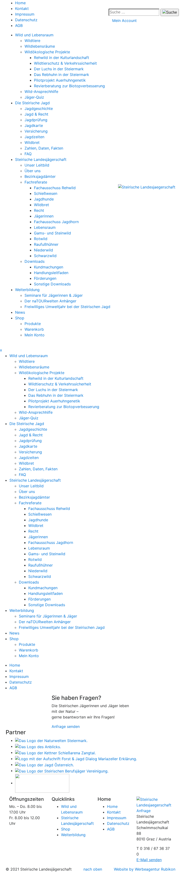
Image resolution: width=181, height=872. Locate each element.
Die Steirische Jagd (32, 102)
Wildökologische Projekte (47, 52)
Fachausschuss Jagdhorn (56, 221)
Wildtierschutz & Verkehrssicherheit (65, 63)
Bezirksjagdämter (40, 176)
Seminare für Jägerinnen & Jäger (54, 295)
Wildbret (32, 142)
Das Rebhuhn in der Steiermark (61, 74)
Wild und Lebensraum (34, 35)
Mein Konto (35, 335)
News (20, 312)
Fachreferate (36, 182)
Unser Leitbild (37, 165)
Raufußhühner (46, 244)
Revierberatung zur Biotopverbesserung (69, 85)
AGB (19, 25)
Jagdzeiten (34, 136)
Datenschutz (26, 19)
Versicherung (36, 131)
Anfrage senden (66, 726)
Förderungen (45, 278)
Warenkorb (34, 329)
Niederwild (43, 250)
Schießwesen (45, 193)
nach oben (92, 869)
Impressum (24, 14)
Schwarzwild (45, 255)
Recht (39, 210)
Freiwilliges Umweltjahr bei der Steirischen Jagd (67, 306)
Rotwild (40, 238)
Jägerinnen (43, 216)
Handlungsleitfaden (51, 272)
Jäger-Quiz (34, 97)
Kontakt (22, 8)
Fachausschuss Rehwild (55, 187)
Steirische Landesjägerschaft (40, 159)
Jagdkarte (34, 125)
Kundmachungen (48, 267)
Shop (19, 318)
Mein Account (124, 20)
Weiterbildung (27, 289)
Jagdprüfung (36, 119)
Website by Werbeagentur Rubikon (144, 869)
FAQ (28, 153)
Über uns (33, 170)
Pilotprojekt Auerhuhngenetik (60, 80)
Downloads (35, 261)
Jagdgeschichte (39, 108)
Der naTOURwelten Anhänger (50, 301)
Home (20, 2)
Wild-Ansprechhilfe (41, 91)
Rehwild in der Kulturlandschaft (61, 57)
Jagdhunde (44, 199)
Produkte (33, 323)
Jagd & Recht (36, 114)
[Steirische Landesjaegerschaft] (146, 187)
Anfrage (143, 810)
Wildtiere (32, 40)
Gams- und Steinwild (52, 233)
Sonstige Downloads (52, 284)
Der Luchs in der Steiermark (59, 69)
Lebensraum (45, 227)
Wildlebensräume (40, 46)
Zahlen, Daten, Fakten (44, 148)
